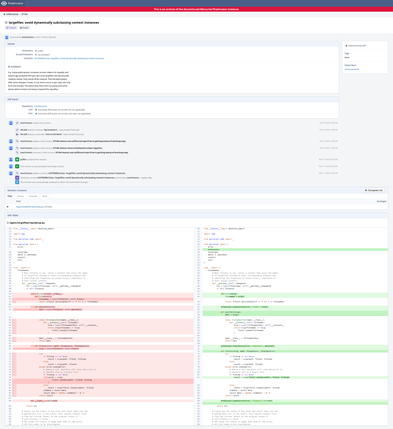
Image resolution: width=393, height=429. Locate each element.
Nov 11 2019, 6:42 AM (328, 159)
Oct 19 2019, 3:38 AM (328, 123)
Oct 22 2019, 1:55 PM (329, 148)
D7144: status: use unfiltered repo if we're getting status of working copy (89, 141)
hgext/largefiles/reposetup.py (30, 206)
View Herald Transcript (69, 129)
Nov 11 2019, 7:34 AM (328, 173)
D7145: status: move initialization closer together (77, 148)
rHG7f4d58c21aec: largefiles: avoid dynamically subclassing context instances (69, 58)
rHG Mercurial (40, 106)
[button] (374, 190)
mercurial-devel (352, 69)
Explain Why (146, 177)
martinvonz (27, 37)
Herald (23, 129)
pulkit (40, 50)
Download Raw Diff (357, 45)
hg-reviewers (44, 54)
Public (26, 27)
